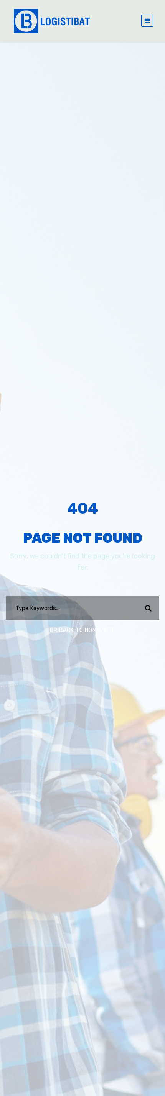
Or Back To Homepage (82, 630)
